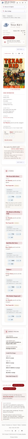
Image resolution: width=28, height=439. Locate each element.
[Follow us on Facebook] (18, 430)
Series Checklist (9, 388)
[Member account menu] (25, 2)
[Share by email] (22, 53)
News (19, 424)
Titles (4, 15)
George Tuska (9, 273)
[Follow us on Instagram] (15, 430)
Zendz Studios (22, 434)
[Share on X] (13, 53)
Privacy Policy (14, 437)
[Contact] (22, 2)
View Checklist (9, 37)
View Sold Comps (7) (12, 376)
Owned (6, 136)
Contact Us (9, 424)
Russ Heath (9, 247)
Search (15, 424)
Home (3, 424)
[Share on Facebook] (16, 53)
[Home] (17, 2)
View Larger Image (15, 89)
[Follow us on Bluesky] (22, 430)
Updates (24, 424)
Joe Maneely (6, 122)
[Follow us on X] (12, 430)
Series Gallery (18, 385)
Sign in (11, 131)
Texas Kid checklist (8, 396)
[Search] (20, 2)
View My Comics (8, 139)
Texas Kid (9, 15)
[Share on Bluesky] (19, 53)
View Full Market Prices (17, 149)
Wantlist (12, 136)
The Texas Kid (6, 117)
